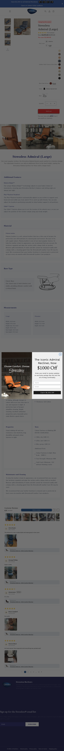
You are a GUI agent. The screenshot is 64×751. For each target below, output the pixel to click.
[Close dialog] (60, 354)
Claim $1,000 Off (47, 393)
